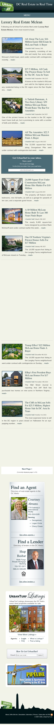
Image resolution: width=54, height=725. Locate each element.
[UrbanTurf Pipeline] (27, 686)
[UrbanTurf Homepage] (13, 10)
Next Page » (27, 469)
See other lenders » (27, 582)
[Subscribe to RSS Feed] (52, 714)
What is (36, 639)
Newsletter (22, 714)
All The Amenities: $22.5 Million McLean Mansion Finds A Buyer (37, 135)
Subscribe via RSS (44, 714)
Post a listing (35, 641)
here (32, 164)
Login (23, 639)
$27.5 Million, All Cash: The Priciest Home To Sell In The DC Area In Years (37, 71)
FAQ (23, 641)
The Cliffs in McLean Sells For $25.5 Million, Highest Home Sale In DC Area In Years (37, 407)
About (7, 714)
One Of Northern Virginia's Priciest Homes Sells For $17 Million (37, 239)
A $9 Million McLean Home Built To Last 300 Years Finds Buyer (36, 212)
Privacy (35, 714)
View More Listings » (27, 635)
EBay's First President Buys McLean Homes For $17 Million (38, 375)
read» (13, 60)
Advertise (29, 714)
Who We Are (14, 714)
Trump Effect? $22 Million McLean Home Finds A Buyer (37, 348)
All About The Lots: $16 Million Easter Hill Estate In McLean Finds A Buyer (38, 41)
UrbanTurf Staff (29, 48)
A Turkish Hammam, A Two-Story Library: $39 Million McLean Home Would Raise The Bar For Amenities (37, 105)
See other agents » (27, 535)
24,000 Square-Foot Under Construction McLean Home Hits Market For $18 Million (37, 184)
